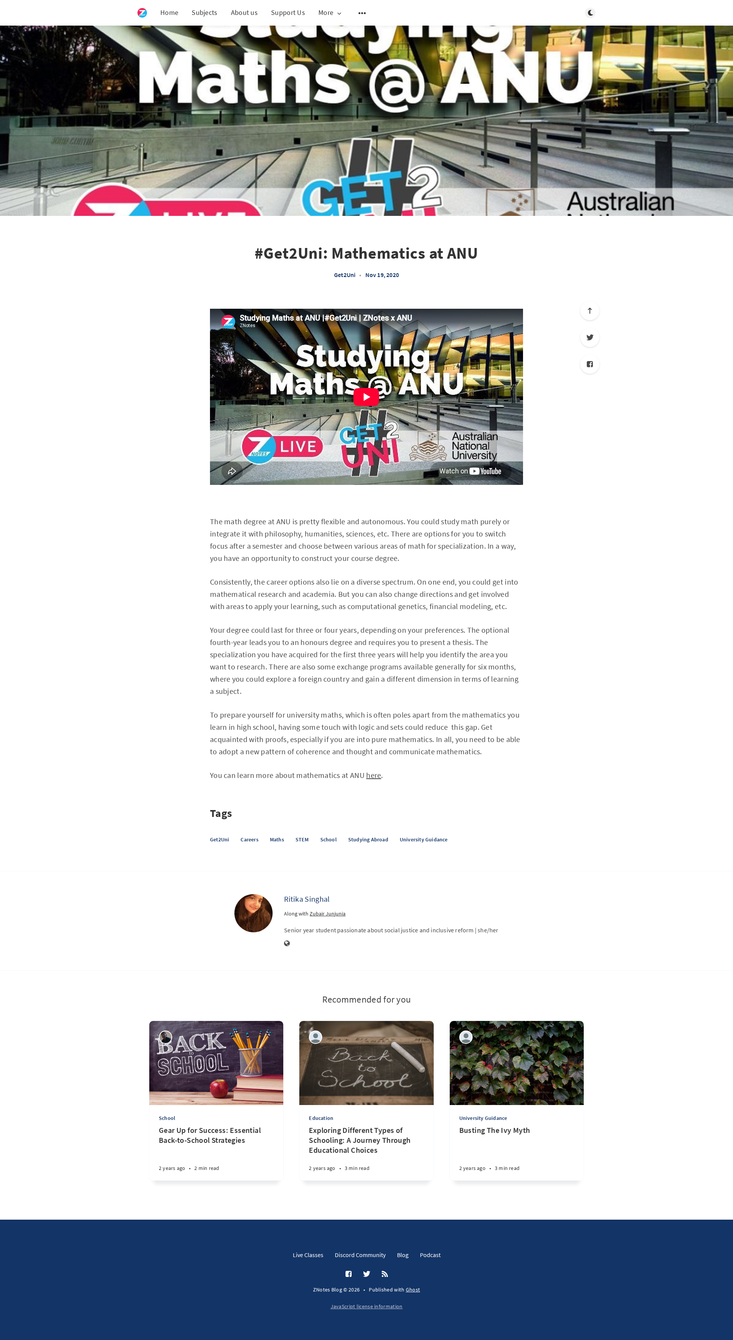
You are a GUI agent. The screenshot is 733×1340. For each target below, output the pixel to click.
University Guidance (424, 839)
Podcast (430, 1255)
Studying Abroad (368, 839)
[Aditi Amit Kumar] (315, 1037)
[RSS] (385, 1274)
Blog (402, 1255)
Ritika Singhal (306, 899)
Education (321, 1118)
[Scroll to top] (589, 310)
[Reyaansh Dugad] (466, 1037)
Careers (249, 839)
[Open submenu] (362, 13)
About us (244, 12)
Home (169, 12)
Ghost (413, 1289)
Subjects (204, 12)
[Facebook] (589, 364)
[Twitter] (589, 337)
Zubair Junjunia (328, 913)
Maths (277, 839)
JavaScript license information (367, 1306)
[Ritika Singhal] (253, 913)
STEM (302, 839)
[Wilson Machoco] (165, 1037)
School (328, 839)
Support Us (288, 12)
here (373, 775)
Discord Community (360, 1255)
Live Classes (308, 1255)
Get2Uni (344, 274)
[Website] (287, 944)
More (325, 13)
